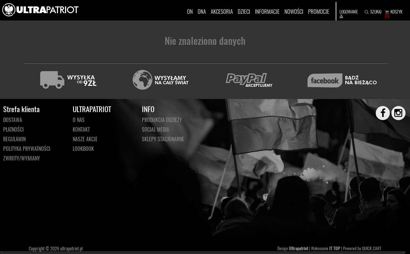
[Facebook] (380, 113)
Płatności (13, 129)
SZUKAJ (375, 11)
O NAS (79, 120)
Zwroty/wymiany (21, 158)
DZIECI (244, 11)
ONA (202, 11)
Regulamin (14, 139)
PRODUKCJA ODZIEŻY (162, 120)
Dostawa (12, 120)
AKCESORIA (222, 11)
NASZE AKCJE (85, 139)
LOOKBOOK (83, 148)
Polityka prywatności (26, 148)
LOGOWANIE (349, 11)
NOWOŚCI (293, 11)
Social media (155, 129)
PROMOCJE (318, 11)
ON (190, 11)
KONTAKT (81, 129)
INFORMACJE (267, 11)
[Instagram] (396, 113)
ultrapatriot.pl (71, 248)
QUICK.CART (371, 248)
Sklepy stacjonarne (163, 139)
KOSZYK (396, 11)
